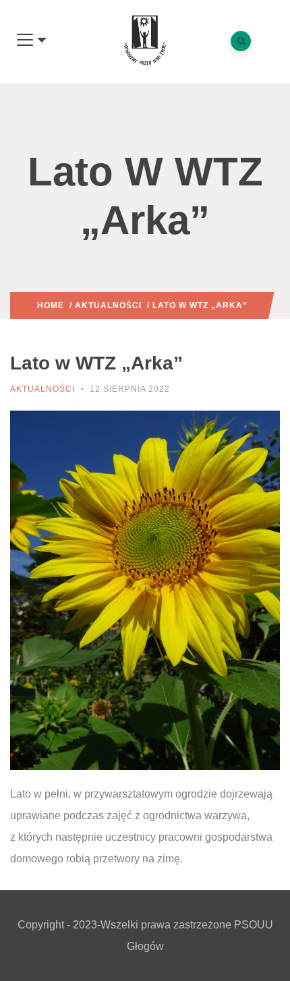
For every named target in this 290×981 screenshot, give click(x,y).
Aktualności (108, 305)
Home (50, 305)
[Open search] (241, 41)
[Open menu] (32, 40)
